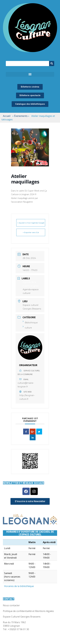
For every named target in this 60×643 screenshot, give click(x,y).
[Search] (51, 63)
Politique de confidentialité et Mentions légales (28, 611)
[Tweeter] (39, 431)
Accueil (6, 116)
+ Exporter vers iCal (31, 232)
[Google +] (33, 431)
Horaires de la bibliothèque (19, 586)
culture (28, 327)
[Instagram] (34, 491)
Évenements (21, 116)
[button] (30, 74)
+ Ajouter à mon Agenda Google (30, 223)
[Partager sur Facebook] (26, 431)
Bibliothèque (31, 322)
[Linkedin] (33, 437)
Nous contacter (11, 605)
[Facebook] (26, 491)
